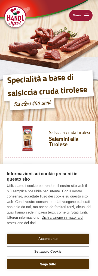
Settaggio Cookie (48, 251)
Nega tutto (48, 264)
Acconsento (48, 239)
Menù (77, 15)
